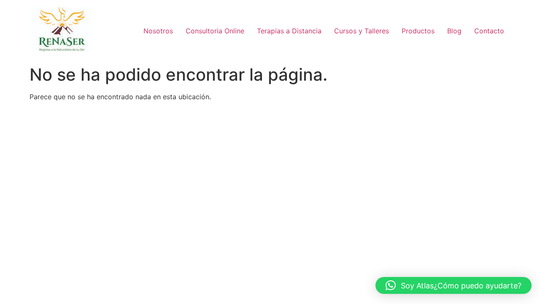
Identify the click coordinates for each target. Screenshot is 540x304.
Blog (454, 31)
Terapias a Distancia (289, 31)
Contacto (489, 31)
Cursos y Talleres (361, 31)
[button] (453, 285)
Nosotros (158, 31)
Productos (418, 31)
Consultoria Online (215, 31)
